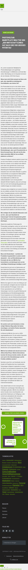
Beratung (4, 462)
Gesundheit (4, 476)
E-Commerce (17, 467)
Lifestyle (4, 517)
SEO (21, 485)
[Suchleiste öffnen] (2, 9)
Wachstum (4, 514)
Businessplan (14, 462)
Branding (9, 462)
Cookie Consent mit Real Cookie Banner (11, 569)
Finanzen (5, 469)
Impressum (9, 556)
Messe (13, 480)
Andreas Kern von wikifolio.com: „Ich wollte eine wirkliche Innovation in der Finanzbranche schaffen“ (17, 427)
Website (7, 494)
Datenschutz (14, 464)
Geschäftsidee (6, 409)
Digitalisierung (7, 467)
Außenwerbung (18, 460)
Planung (4, 508)
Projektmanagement (7, 485)
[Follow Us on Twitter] (6, 531)
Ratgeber (16, 485)
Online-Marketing (7, 483)
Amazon (4, 460)
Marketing (6, 481)
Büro (20, 462)
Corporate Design (6, 464)
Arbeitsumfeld (10, 460)
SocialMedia (5, 487)
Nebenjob (17, 480)
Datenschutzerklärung (18, 556)
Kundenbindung (15, 478)
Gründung (4, 511)
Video (3, 494)
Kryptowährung (6, 478)
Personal (22, 483)
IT (16, 476)
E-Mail (24, 467)
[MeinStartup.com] (7, 3)
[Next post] (25, 441)
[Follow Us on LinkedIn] (13, 531)
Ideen (9, 476)
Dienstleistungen (8, 32)
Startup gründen (6, 489)
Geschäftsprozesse (11, 474)
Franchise (18, 469)
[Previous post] (3, 427)
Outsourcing (15, 483)
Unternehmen (10, 492)
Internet (13, 476)
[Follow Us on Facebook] (3, 531)
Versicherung (19, 492)
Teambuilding (14, 489)
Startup (16, 487)
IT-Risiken (19, 476)
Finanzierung (12, 469)
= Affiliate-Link (14, 559)
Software (11, 487)
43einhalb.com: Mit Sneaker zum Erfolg (10, 442)
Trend (4, 492)
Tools (20, 489)
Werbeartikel (12, 494)
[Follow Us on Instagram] (10, 531)
